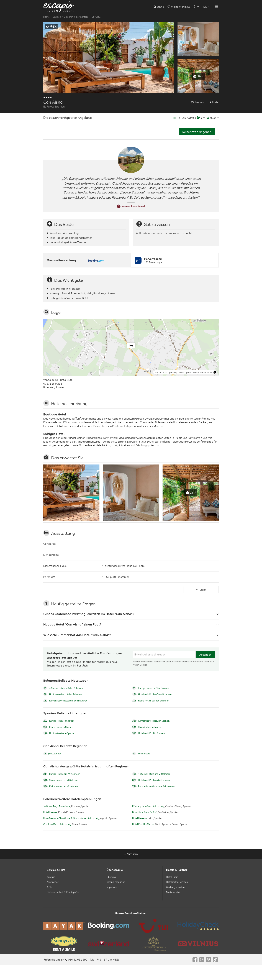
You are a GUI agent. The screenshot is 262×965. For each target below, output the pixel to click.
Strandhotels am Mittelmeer (60, 780)
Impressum (112, 886)
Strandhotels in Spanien (147, 727)
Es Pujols (96, 16)
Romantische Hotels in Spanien (150, 720)
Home (46, 16)
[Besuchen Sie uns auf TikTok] (215, 959)
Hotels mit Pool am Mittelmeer (151, 780)
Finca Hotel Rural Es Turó (144, 812)
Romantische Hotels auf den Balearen (65, 700)
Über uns (111, 876)
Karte (215, 102)
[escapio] (58, 6)
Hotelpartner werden (177, 881)
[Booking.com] (108, 925)
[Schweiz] (108, 943)
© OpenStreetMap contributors (197, 372)
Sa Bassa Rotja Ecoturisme (56, 806)
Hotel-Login (172, 876)
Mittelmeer (52, 753)
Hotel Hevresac (140, 818)
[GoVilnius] (198, 943)
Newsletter (52, 881)
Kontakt (51, 876)
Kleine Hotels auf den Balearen (150, 700)
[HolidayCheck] (198, 925)
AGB (49, 886)
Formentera (82, 16)
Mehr (202, 589)
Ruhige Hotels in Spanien (58, 720)
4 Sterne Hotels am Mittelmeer (151, 773)
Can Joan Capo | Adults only (57, 824)
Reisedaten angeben (196, 132)
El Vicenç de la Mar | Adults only (148, 806)
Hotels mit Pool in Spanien (148, 733)
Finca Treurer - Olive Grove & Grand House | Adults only (71, 818)
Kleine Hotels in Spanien (58, 727)
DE (205, 6)
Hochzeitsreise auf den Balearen (63, 694)
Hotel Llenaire (50, 812)
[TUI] (153, 926)
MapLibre (159, 372)
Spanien (57, 16)
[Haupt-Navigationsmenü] (216, 6)
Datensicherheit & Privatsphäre (63, 892)
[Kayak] (63, 926)
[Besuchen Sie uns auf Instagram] (201, 959)
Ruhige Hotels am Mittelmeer (61, 773)
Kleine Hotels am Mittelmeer (61, 786)
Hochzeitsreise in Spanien (59, 733)
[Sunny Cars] (63, 943)
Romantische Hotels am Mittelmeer (153, 786)
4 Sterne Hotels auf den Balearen (63, 688)
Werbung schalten (175, 886)
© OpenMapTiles (174, 372)
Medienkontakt (173, 892)
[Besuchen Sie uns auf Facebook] (194, 959)
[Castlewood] (153, 943)
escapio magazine (116, 881)
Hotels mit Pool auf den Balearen (151, 694)
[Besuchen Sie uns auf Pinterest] (208, 959)
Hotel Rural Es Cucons (143, 824)
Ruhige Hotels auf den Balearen (151, 688)
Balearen (68, 16)
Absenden (205, 654)
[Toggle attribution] (215, 372)
